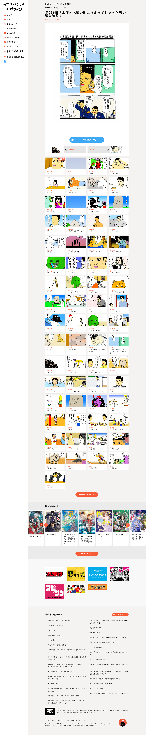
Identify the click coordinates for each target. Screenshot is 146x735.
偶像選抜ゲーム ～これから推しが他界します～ (64, 696)
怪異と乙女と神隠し (55, 635)
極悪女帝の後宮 (94, 633)
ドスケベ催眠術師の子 (97, 659)
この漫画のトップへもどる (87, 495)
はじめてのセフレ (95, 628)
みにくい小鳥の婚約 (96, 688)
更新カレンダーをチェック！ (120, 615)
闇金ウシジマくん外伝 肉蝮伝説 (59, 620)
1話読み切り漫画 (13, 37)
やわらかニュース (13, 46)
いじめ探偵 (51, 640)
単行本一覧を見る (87, 554)
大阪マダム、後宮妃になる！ (58, 645)
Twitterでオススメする (88, 140)
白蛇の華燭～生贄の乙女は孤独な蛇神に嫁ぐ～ (105, 679)
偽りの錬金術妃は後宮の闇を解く (100, 684)
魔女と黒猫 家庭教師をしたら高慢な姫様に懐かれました (108, 693)
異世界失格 (51, 630)
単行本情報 (11, 42)
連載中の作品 (12, 28)
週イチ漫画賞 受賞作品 (15, 57)
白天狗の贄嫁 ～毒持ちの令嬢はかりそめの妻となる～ (108, 637)
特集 (8, 19)
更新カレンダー (12, 24)
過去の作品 (11, 33)
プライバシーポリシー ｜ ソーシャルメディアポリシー (65, 720)
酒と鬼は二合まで (54, 684)
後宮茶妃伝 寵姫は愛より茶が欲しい (60, 671)
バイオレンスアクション (56, 625)
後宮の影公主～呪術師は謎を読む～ (101, 642)
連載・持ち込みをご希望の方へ (15, 51)
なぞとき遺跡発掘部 (96, 647)
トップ (9, 15)
